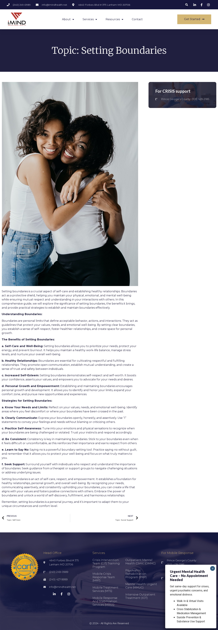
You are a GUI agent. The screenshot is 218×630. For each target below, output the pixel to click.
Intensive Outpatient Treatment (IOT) (140, 596)
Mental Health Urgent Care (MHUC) (141, 586)
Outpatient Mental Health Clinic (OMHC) (140, 561)
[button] (186, 4)
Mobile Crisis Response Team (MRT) (103, 577)
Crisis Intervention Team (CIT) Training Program (106, 563)
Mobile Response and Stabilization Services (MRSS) (104, 601)
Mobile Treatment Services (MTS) (105, 589)
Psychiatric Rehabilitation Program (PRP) (136, 574)
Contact (137, 19)
